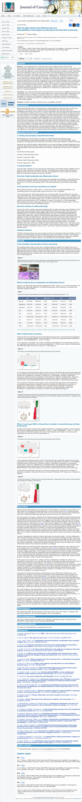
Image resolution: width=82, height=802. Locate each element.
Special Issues (6, 53)
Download (37, 58)
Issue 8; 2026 (5, 22)
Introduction (7, 67)
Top (8, 65)
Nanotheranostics (8, 97)
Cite (61, 21)
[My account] (79, 15)
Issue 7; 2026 (5, 25)
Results (8, 71)
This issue (54, 21)
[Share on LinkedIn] (77, 25)
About (9, 16)
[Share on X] (74, 25)
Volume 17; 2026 (7, 38)
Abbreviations (8, 74)
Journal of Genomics (8, 94)
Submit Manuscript (28, 16)
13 (40, 523)
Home (3, 16)
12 (66, 511)
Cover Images (6, 47)
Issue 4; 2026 (5, 34)
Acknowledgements (8, 76)
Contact (44, 16)
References (8, 77)
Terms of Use (77, 798)
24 (69, 593)
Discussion (8, 73)
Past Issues (5, 41)
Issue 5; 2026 (5, 31)
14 (42, 523)
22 (43, 577)
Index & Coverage (7, 50)
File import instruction (46, 58)
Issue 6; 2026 (5, 28)
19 (51, 557)
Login (38, 16)
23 (44, 577)
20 (47, 565)
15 (77, 524)
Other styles (28, 54)
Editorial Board (6, 44)
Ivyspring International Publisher (45, 797)
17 (79, 524)
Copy (20, 54)
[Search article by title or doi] (13, 57)
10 (65, 511)
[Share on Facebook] (70, 25)
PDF (71, 20)
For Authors (17, 16)
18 (27, 526)
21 (49, 565)
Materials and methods (8, 69)
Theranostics (8, 91)
